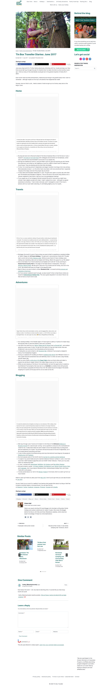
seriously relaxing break (24, 265)
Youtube (48, 487)
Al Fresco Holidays (38, 466)
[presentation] (25, 544)
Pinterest (42, 487)
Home (17, 50)
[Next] (67, 555)
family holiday (43, 499)
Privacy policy (36, 676)
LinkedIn (55, 487)
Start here (29, 1)
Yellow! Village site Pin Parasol (42, 345)
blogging (18, 499)
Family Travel (51, 499)
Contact (77, 676)
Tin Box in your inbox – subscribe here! (63, 676)
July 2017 (19, 479)
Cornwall (24, 499)
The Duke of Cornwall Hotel (31, 157)
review (58, 499)
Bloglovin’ (20, 487)
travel (67, 499)
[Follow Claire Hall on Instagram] (28, 517)
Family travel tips (74, 1)
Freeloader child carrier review (26, 524)
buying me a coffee (84, 45)
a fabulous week (36, 258)
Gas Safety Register (59, 464)
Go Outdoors (47, 464)
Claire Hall (19, 57)
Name (20, 631)
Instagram (36, 487)
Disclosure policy (46, 676)
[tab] (40, 571)
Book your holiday (63, 4)
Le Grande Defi (58, 345)
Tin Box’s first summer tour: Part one (41, 544)
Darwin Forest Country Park (62, 466)
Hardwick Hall (42, 351)
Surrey (63, 499)
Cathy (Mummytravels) (29, 584)
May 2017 (43, 477)
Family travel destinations (26, 50)
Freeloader (23, 468)
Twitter (25, 487)
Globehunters (21, 455)
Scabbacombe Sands (49, 354)
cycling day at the (38, 360)
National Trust (50, 466)
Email (38, 631)
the (45, 466)
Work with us (53, 4)
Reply (66, 584)
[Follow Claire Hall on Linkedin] (31, 517)
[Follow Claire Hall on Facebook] (25, 517)
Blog (90, 1)
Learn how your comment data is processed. (51, 645)
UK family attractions (62, 1)
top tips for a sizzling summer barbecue (54, 457)
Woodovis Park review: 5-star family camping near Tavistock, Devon (58, 525)
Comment (21, 613)
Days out (31, 499)
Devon (36, 499)
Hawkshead (34, 464)
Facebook (30, 487)
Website (55, 631)
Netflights (40, 464)
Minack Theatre (43, 472)
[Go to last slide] (19, 555)
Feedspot (30, 455)
